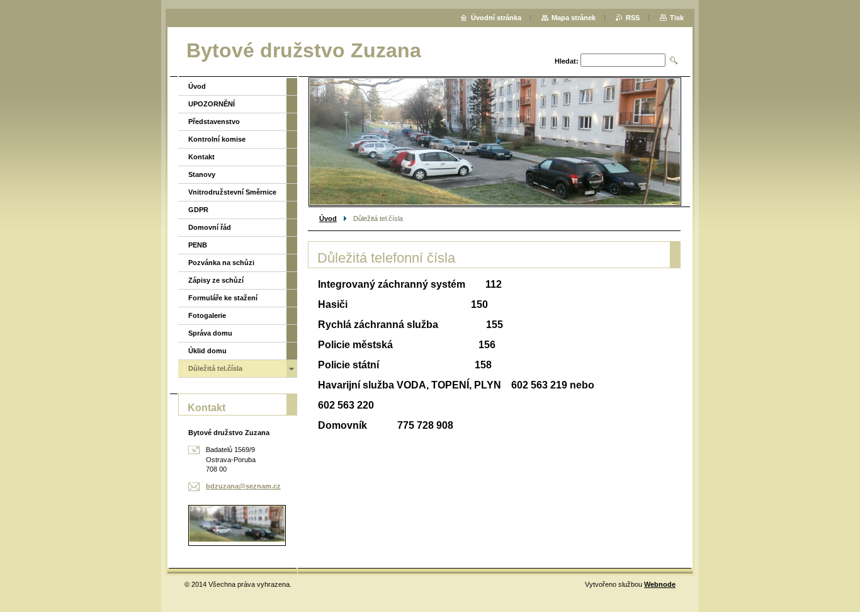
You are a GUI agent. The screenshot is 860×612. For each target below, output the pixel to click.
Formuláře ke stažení (222, 298)
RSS (633, 17)
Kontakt (201, 157)
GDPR (198, 209)
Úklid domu (207, 350)
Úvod (328, 218)
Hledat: (567, 61)
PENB (197, 245)
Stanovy (201, 174)
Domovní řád (209, 227)
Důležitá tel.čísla (215, 368)
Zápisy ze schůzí (216, 280)
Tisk (677, 17)
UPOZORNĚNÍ (211, 104)
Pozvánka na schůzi (221, 262)
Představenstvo (214, 121)
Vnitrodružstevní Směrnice (232, 192)
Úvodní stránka (496, 17)
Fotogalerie (207, 315)
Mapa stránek (574, 17)
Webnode (660, 584)
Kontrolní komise (217, 139)
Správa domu (210, 333)
